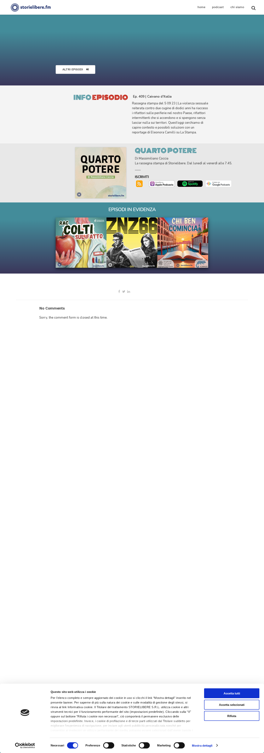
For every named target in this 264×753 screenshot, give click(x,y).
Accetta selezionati (231, 704)
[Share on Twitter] (123, 291)
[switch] (108, 745)
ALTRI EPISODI (72, 69)
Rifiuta (231, 716)
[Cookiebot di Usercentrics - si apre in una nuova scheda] (25, 745)
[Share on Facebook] (119, 291)
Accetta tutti (232, 693)
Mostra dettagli (202, 745)
